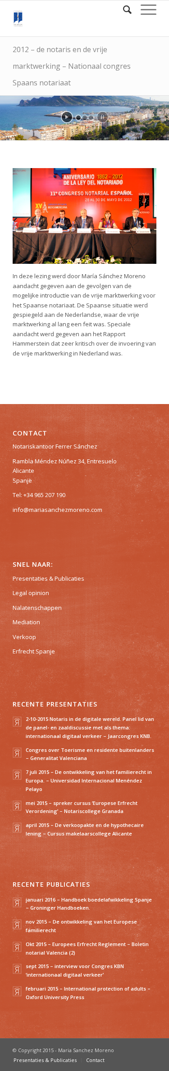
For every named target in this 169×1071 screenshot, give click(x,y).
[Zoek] (123, 9)
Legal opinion (31, 593)
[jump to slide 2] (85, 118)
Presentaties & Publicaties (48, 578)
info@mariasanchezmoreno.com (57, 510)
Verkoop (24, 637)
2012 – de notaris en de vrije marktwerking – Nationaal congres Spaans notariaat (72, 66)
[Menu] (144, 9)
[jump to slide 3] (91, 118)
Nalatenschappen (37, 608)
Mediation (26, 622)
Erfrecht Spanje (34, 651)
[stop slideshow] (102, 117)
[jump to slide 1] (78, 118)
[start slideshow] (67, 117)
